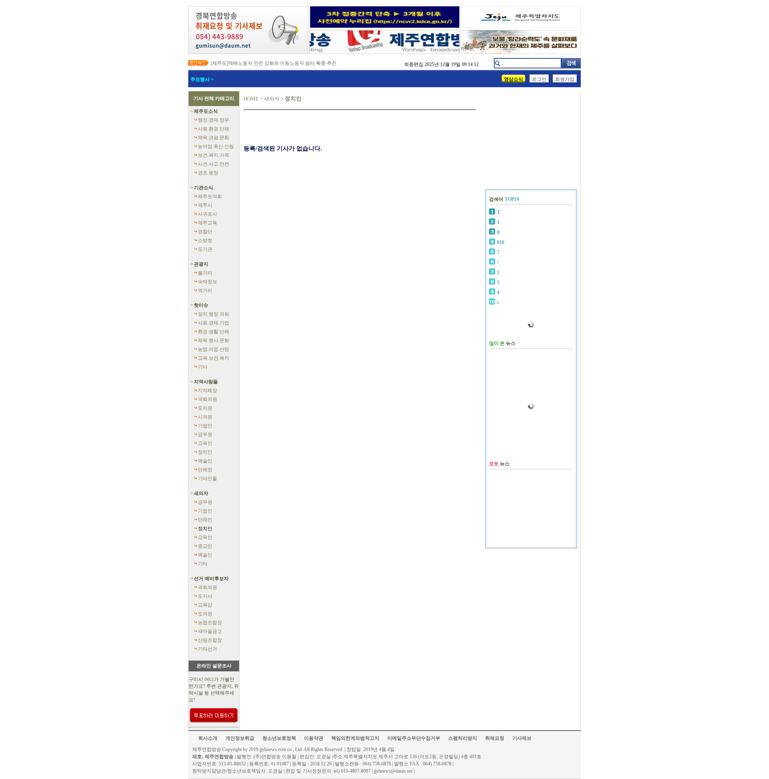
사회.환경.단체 (213, 129)
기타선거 (207, 649)
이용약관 (313, 738)
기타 (202, 367)
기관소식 (203, 187)
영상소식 (513, 79)
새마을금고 (210, 631)
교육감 (205, 605)
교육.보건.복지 (213, 358)
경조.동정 (208, 173)
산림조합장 (210, 640)
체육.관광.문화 (213, 137)
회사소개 (207, 738)
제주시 (205, 205)
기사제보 (521, 738)
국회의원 (207, 399)
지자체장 (207, 390)
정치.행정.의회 (213, 314)
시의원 (205, 417)
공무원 (205, 434)
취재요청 (494, 738)
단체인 (205, 520)
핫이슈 (201, 305)
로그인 (539, 79)
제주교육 (207, 223)
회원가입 (564, 79)
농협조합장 (210, 622)
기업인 (205, 426)
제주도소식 (206, 111)
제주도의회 (210, 196)
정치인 (205, 452)
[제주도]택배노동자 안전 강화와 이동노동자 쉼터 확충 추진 (273, 63)
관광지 (201, 264)
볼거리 (205, 273)
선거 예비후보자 (211, 578)
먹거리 (205, 290)
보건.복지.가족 (213, 155)
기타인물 (207, 478)
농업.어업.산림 (213, 349)
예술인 (205, 461)
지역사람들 (206, 381)
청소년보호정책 (279, 738)
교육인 (205, 443)
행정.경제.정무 (213, 120)
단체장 (205, 470)
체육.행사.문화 (213, 340)
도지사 (205, 596)
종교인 (205, 546)
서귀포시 (207, 214)
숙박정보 (207, 281)
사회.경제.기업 (213, 323)
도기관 (205, 249)
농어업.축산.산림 (216, 146)
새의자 (201, 493)
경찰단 (205, 231)
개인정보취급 (239, 738)
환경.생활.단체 (213, 331)
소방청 (205, 240)
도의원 (205, 408)
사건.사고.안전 (213, 164)
